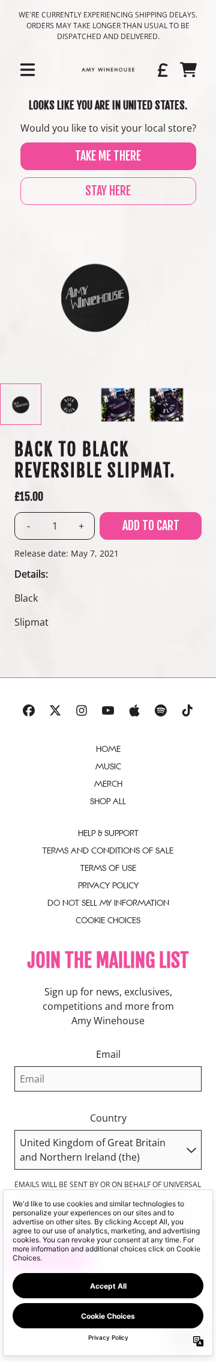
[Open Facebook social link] (29, 710)
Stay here (108, 190)
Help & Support (108, 833)
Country (108, 1118)
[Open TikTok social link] (187, 710)
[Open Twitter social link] (55, 710)
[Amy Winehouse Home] (108, 70)
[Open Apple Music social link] (134, 710)
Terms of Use (108, 868)
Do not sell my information (108, 903)
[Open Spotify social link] (161, 710)
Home (108, 749)
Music (108, 766)
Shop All (108, 801)
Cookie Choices (108, 920)
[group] (20, 404)
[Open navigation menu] (27, 69)
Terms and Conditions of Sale (108, 850)
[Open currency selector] (162, 69)
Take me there (108, 155)
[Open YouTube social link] (108, 710)
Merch (108, 784)
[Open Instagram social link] (81, 710)
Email (108, 1054)
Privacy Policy (108, 885)
